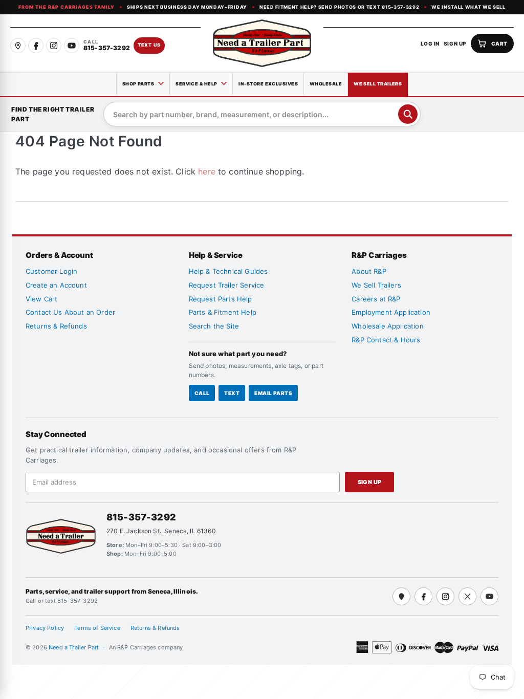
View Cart (41, 299)
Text (231, 393)
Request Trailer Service (227, 285)
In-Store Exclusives (268, 83)
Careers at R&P (376, 299)
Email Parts (273, 393)
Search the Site (214, 326)
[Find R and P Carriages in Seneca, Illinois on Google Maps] (18, 45)
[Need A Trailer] (61, 536)
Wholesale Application (387, 326)
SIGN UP (455, 43)
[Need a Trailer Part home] (262, 43)
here (206, 171)
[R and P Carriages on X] (467, 596)
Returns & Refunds (56, 326)
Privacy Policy (45, 627)
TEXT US (149, 45)
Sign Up (370, 482)
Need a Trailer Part (74, 647)
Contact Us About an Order (70, 312)
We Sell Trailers (378, 83)
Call (202, 393)
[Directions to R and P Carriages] (401, 596)
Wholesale (326, 83)
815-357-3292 (141, 517)
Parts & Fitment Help (222, 312)
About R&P (369, 271)
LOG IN (430, 43)
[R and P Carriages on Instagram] (53, 45)
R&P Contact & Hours (386, 340)
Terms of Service (97, 627)
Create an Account (56, 285)
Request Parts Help (220, 299)
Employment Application (391, 312)
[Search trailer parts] (408, 114)
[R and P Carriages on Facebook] (35, 45)
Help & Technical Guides (228, 271)
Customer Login (51, 271)
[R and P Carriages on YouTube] (71, 45)
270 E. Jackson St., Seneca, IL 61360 (161, 531)
